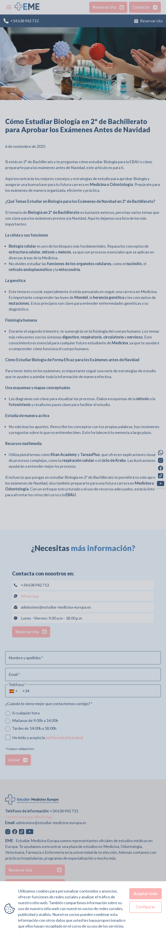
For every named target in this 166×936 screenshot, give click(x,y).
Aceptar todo (146, 893)
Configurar (145, 906)
